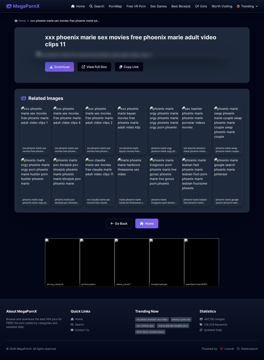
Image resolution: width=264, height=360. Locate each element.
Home (22, 20)
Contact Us (82, 330)
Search (79, 324)
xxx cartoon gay (145, 325)
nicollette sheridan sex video (152, 319)
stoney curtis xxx (181, 319)
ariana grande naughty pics (173, 325)
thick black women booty (150, 331)
